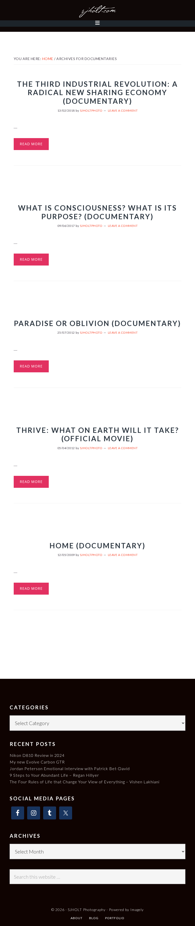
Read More (31, 143)
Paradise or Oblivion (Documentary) (97, 323)
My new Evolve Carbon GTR (37, 761)
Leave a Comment (123, 110)
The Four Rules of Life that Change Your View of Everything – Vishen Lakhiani (84, 781)
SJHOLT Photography (97, 11)
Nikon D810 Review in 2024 (37, 755)
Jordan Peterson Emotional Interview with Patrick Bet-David (70, 768)
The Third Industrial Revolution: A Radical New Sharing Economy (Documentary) (97, 92)
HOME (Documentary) (97, 545)
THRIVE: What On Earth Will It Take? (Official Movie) (97, 434)
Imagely (137, 909)
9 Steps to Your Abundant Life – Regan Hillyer (54, 775)
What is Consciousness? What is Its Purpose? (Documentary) (97, 212)
